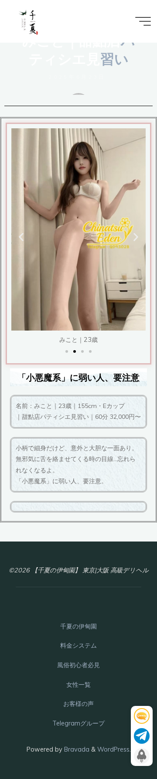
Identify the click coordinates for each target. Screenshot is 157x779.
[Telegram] (142, 736)
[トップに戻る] (123, 745)
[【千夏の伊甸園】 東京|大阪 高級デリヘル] (28, 21)
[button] (21, 237)
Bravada (75, 749)
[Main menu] (143, 21)
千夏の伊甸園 (78, 626)
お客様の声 (78, 704)
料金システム (78, 645)
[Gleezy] (142, 716)
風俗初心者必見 (78, 665)
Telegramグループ (78, 723)
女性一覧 (78, 685)
